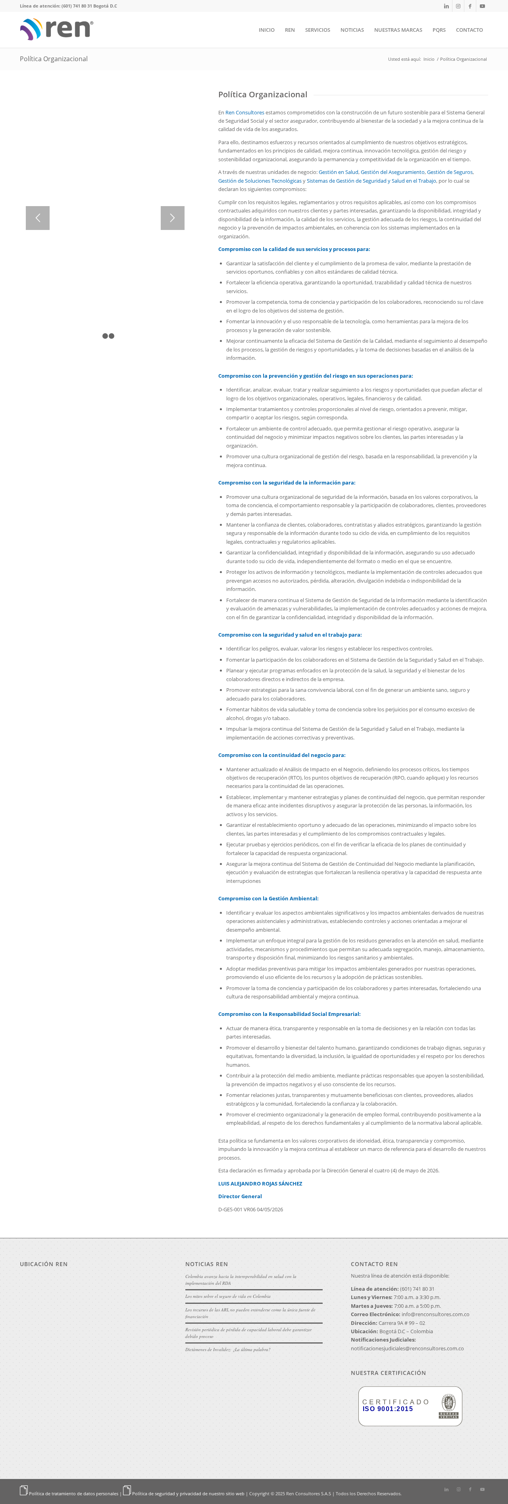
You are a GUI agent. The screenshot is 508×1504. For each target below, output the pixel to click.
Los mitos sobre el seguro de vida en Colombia (228, 1296)
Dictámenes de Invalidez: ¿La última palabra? (228, 1349)
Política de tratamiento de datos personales (73, 1493)
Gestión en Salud (338, 172)
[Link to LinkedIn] (446, 6)
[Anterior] (38, 218)
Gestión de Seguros (450, 172)
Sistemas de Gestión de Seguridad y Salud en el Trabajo (371, 180)
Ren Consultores (244, 112)
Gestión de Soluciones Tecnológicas (260, 180)
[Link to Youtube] (482, 6)
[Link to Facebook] (470, 6)
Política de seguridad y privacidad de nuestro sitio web (188, 1493)
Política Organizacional (54, 58)
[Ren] (59, 30)
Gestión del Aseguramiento (393, 172)
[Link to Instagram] (458, 6)
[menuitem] (267, 30)
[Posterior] (173, 218)
